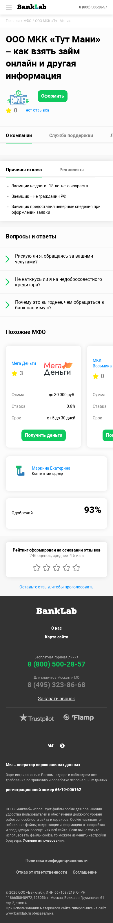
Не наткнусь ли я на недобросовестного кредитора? (58, 282)
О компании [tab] (19, 135)
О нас (56, 628)
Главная (13, 21)
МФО (27, 21)
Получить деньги (43, 435)
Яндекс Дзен (62, 745)
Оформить (52, 96)
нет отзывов (38, 110)
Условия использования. (44, 840)
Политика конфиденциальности (56, 860)
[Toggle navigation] (9, 7)
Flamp (78, 717)
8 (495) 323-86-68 (56, 685)
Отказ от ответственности (41, 872)
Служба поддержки (71, 135)
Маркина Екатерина (51, 468)
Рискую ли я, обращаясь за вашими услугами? (54, 258)
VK (51, 745)
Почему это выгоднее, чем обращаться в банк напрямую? (59, 304)
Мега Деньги (24, 363)
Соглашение (85, 872)
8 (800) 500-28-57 (93, 7)
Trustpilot (36, 717)
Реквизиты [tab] (71, 170)
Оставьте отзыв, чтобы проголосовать (56, 587)
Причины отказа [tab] (24, 170)
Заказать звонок (56, 698)
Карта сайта (56, 637)
